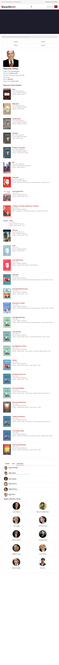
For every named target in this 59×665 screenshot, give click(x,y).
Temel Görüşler (16, 331)
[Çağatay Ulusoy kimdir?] (16, 548)
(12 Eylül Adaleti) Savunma (20, 289)
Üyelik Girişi (47, 1)
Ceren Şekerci (16, 512)
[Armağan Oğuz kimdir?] (43, 534)
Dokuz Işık (15, 177)
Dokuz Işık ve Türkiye (18, 303)
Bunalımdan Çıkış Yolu (19, 374)
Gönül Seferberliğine (18, 388)
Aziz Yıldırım (42, 554)
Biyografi (16, 41)
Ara (56, 6)
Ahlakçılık (15, 133)
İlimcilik (14, 360)
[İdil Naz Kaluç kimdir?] (43, 520)
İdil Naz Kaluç (42, 526)
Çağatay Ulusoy (16, 554)
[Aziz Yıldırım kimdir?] (43, 548)
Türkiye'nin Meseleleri (18, 416)
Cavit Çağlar (16, 526)
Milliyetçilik (15, 104)
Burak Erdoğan (16, 568)
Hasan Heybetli (16, 540)
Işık (13, 162)
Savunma (15, 230)
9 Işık (13, 245)
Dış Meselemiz (16, 118)
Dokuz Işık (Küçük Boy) (19, 402)
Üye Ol (52, 1)
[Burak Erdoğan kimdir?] (16, 562)
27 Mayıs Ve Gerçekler (18, 147)
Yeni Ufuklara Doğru (18, 430)
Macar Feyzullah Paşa (43, 512)
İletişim (56, 1)
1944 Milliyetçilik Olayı (18, 317)
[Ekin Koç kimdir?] (43, 562)
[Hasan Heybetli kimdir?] (16, 534)
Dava (13, 89)
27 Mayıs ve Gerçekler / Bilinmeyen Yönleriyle (25, 206)
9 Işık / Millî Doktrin (17, 260)
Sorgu (11, 220)
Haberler (43, 41)
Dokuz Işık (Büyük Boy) (19, 444)
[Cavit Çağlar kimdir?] (16, 520)
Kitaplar (16, 45)
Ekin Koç (42, 568)
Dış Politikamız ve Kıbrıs (19, 346)
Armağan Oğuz (43, 540)
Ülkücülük (15, 274)
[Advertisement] (29, 21)
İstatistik (43, 45)
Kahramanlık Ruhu (17, 191)
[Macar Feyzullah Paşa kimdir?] (43, 506)
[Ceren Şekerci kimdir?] (16, 506)
